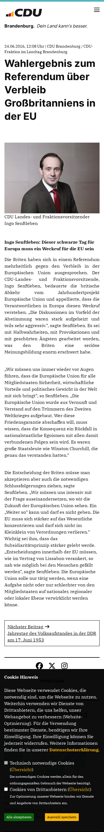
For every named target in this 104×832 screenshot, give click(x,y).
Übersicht (21, 769)
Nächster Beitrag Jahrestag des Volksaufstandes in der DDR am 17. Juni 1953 (51, 633)
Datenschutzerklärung (73, 749)
